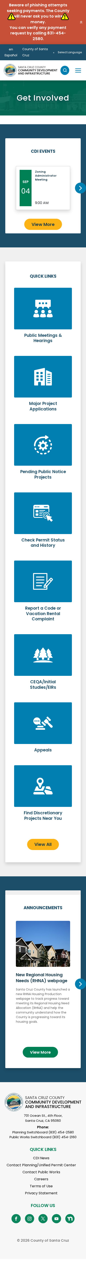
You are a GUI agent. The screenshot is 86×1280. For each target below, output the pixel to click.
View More (43, 224)
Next (80, 188)
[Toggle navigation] (78, 70)
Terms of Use (41, 1186)
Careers (41, 1179)
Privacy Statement (41, 1193)
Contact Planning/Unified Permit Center (41, 1165)
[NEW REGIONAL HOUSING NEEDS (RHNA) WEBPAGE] (43, 982)
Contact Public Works (41, 1172)
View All (43, 844)
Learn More (43, 319)
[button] (81, 22)
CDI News (41, 1158)
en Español (11, 52)
